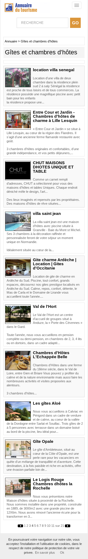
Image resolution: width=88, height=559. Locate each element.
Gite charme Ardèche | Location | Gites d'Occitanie (54, 264)
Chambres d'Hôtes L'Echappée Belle (51, 354)
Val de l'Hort (44, 306)
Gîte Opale (43, 441)
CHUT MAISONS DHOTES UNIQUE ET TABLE (53, 167)
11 (52, 525)
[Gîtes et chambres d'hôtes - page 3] (21, 525)
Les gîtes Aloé (47, 403)
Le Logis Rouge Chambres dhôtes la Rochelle (52, 483)
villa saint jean (47, 213)
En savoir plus (45, 552)
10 (48, 525)
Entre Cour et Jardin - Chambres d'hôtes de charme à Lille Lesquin (55, 116)
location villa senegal (53, 70)
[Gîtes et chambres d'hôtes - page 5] (67, 525)
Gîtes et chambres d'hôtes (39, 41)
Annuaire (11, 41)
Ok (62, 552)
